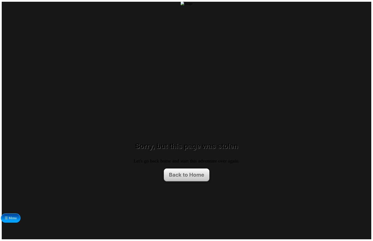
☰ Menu (11, 218)
